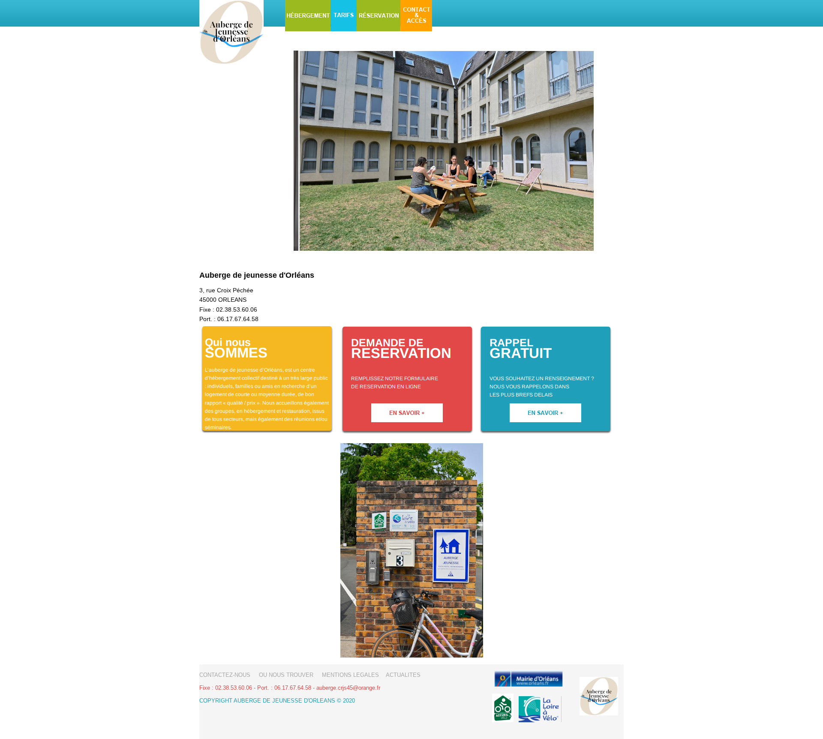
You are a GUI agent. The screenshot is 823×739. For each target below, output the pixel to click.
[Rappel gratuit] (546, 432)
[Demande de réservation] (407, 432)
